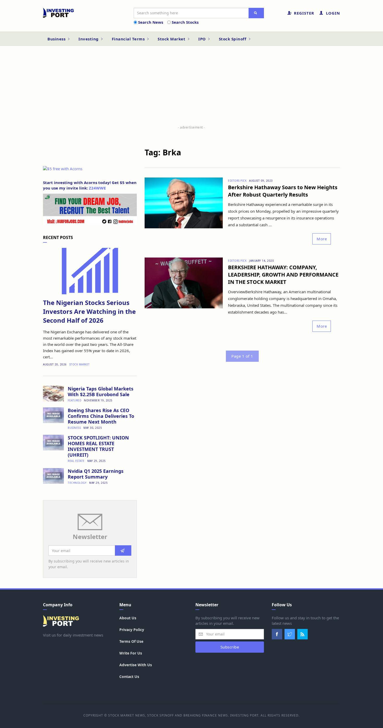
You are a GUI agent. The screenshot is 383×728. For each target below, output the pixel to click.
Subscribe (229, 647)
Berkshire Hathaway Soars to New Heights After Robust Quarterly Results (282, 191)
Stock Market (172, 38)
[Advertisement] (191, 87)
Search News (150, 22)
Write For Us (130, 653)
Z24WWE (97, 188)
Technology (77, 483)
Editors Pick (237, 180)
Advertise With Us (135, 664)
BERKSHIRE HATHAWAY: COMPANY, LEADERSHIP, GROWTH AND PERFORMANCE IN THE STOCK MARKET (283, 274)
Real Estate (76, 461)
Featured (74, 400)
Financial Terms (129, 38)
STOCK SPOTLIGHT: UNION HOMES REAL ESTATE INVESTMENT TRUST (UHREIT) (98, 446)
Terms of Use (131, 641)
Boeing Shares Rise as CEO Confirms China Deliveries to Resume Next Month (101, 416)
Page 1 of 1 (242, 356)
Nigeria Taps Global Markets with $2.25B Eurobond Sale (100, 391)
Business (57, 38)
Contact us (129, 676)
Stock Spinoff (233, 38)
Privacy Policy (131, 629)
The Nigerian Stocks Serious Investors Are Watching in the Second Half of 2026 (89, 311)
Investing (89, 38)
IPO (202, 38)
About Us (127, 617)
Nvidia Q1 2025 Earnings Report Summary (95, 474)
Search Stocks (185, 22)
